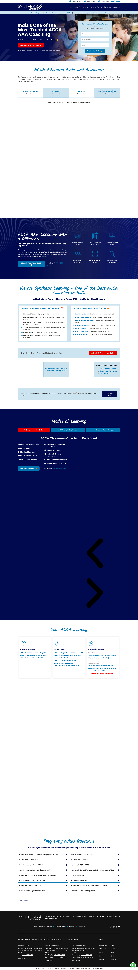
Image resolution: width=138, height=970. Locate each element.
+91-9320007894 (60, 957)
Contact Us (116, 7)
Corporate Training (96, 7)
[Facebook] (114, 927)
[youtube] (119, 1)
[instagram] (112, 1)
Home (70, 7)
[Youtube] (119, 927)
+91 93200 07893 (59, 468)
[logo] (30, 7)
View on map (22, 958)
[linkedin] (117, 1)
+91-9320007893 (27, 955)
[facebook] (114, 1)
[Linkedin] (116, 927)
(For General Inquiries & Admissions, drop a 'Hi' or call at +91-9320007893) (48, 939)
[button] (94, 553)
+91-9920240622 (87, 957)
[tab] (34, 430)
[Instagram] (111, 927)
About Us (77, 7)
